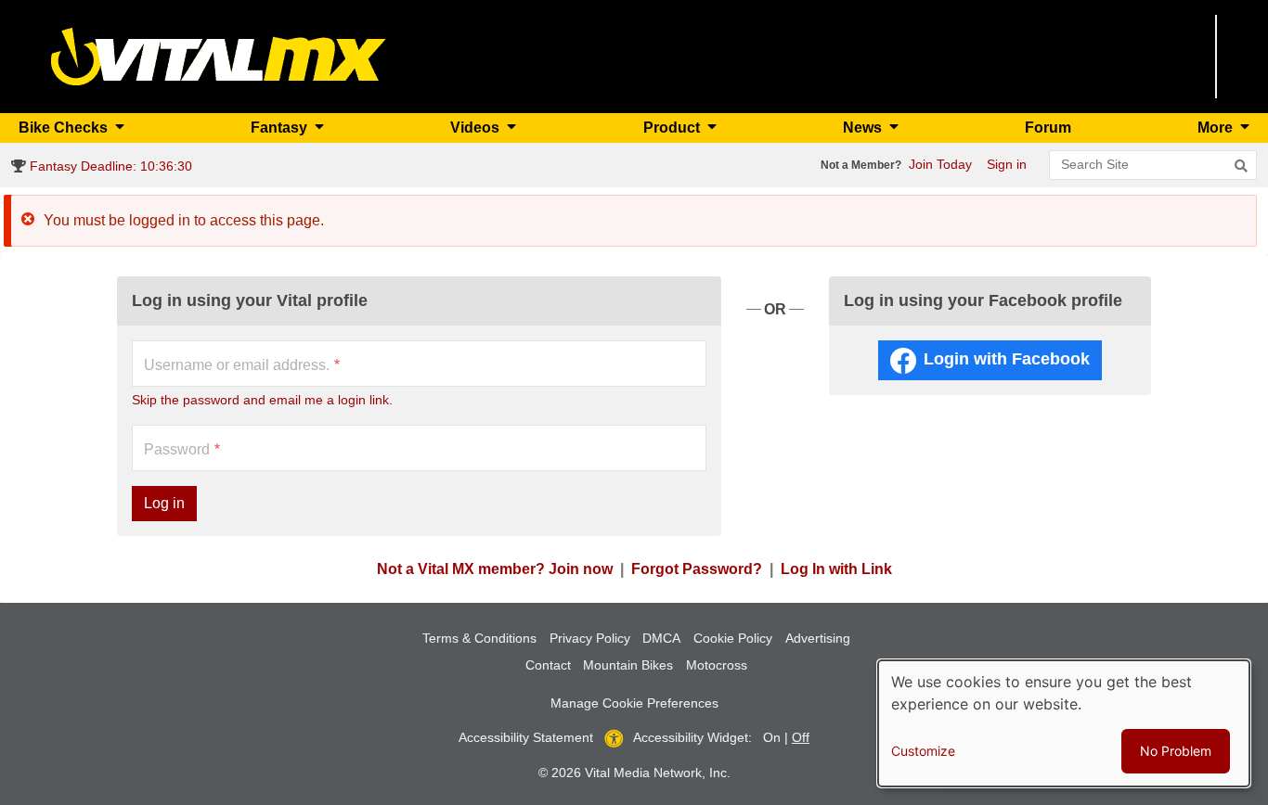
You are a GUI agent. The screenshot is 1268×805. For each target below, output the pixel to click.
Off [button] (800, 737)
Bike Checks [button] (65, 127)
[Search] (1241, 166)
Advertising (817, 638)
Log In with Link (836, 569)
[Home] (218, 55)
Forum (1048, 127)
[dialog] (1063, 723)
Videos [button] (476, 127)
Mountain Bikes (628, 665)
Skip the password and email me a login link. (262, 399)
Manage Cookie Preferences (634, 703)
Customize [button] (923, 751)
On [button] (772, 737)
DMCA (661, 638)
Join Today (940, 164)
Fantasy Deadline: (109, 166)
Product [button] (673, 127)
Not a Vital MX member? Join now (495, 569)
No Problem (1175, 751)
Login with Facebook (1007, 359)
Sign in (1007, 164)
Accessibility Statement (526, 737)
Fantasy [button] (281, 127)
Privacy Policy (590, 638)
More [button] (1216, 127)
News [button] (864, 127)
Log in (164, 503)
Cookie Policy (732, 638)
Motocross (716, 665)
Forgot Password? (696, 569)
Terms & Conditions (479, 638)
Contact (548, 665)
